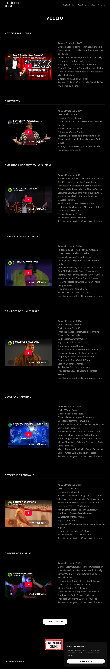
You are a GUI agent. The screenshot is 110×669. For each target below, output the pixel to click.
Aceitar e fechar (86, 661)
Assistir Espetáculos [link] (86, 5)
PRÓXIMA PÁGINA (55, 622)
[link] (22, 6)
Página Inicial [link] (68, 5)
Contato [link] (101, 5)
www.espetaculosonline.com (14, 662)
